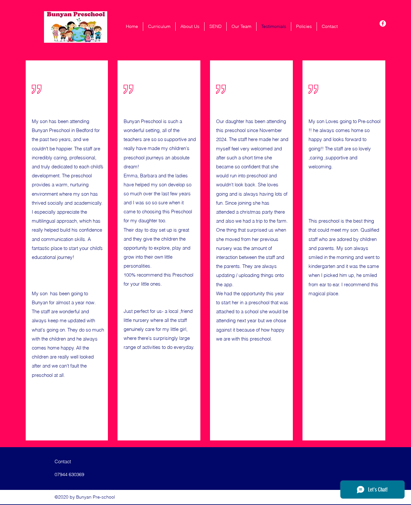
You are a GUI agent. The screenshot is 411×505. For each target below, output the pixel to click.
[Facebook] (383, 23)
